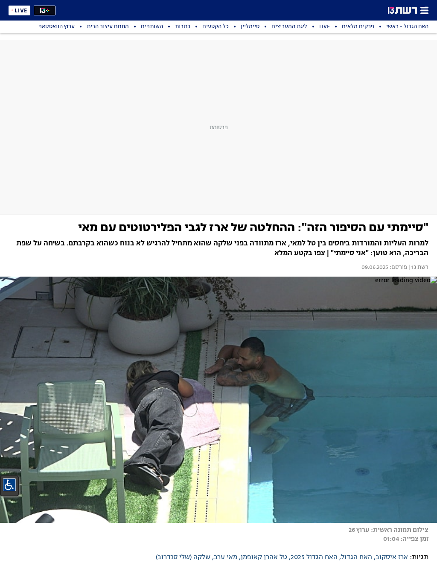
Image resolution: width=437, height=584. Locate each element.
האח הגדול (356, 557)
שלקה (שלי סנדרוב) (183, 557)
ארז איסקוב (392, 557)
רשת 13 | (417, 267)
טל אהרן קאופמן (264, 557)
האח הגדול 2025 (314, 557)
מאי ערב (225, 557)
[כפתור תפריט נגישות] (9, 484)
